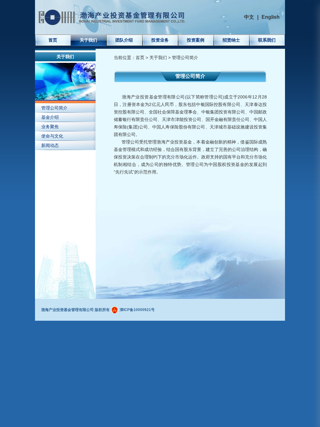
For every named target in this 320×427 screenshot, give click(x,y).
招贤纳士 (231, 40)
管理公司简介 (54, 107)
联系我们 (267, 40)
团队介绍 (124, 40)
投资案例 (195, 40)
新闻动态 (50, 145)
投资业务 (160, 40)
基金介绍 (50, 117)
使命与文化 (52, 135)
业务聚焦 (50, 126)
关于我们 (88, 40)
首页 (52, 40)
